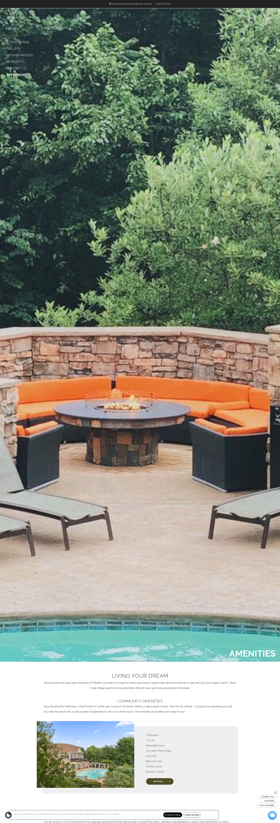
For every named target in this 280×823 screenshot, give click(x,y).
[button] (8, 815)
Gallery (14, 48)
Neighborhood (20, 55)
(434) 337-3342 (164, 4)
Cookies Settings (192, 815)
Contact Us (17, 68)
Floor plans (18, 42)
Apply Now (16, 75)
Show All (158, 781)
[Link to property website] (12, 18)
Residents (15, 62)
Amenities (15, 35)
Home (11, 29)
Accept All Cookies (172, 815)
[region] (114, 815)
